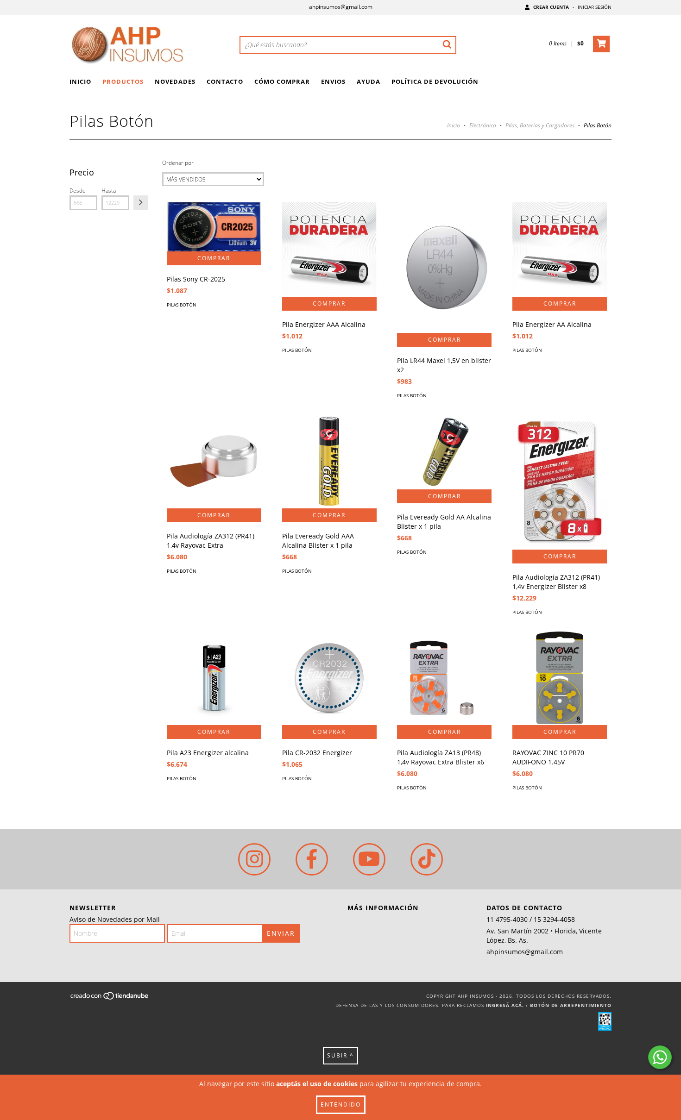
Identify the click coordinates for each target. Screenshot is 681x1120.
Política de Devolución (435, 81)
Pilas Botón (181, 304)
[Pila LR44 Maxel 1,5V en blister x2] (444, 267)
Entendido (341, 1104)
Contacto (225, 81)
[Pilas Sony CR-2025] (214, 226)
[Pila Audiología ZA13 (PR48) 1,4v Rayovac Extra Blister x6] (444, 678)
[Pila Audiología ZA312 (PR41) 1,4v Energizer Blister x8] (559, 482)
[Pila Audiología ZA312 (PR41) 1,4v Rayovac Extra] (214, 461)
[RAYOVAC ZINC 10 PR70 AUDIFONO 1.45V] (559, 678)
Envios (333, 81)
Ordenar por (178, 163)
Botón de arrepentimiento (571, 1005)
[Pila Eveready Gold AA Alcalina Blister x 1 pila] (444, 451)
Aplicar (140, 202)
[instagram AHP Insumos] (254, 859)
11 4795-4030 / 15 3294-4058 (530, 919)
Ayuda (368, 81)
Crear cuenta (551, 7)
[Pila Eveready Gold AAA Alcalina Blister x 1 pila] (329, 461)
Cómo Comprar (282, 81)
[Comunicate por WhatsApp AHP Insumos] (660, 1057)
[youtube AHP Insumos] (369, 859)
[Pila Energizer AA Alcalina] (559, 249)
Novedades (175, 81)
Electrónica (482, 125)
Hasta (108, 190)
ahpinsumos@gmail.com (340, 7)
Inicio (80, 81)
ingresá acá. (505, 1005)
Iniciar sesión (595, 7)
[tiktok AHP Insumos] (426, 859)
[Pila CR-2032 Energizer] (329, 678)
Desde (77, 190)
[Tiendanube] (110, 998)
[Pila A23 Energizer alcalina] (214, 678)
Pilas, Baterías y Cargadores (539, 125)
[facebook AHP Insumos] (312, 859)
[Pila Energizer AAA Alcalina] (329, 249)
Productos (123, 81)
